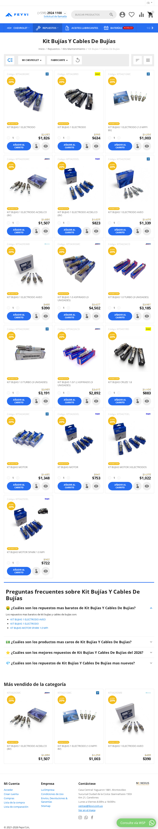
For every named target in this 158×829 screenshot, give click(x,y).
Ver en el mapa (86, 810)
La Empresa (47, 790)
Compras (9, 798)
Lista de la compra (14, 802)
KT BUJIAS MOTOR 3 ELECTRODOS (127, 467)
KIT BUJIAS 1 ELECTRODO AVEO (125, 212)
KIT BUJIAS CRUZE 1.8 (120, 382)
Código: (11, 74)
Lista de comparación (16, 806)
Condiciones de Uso (52, 794)
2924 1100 (50, 13)
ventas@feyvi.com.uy (90, 806)
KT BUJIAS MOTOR (17, 467)
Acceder (8, 790)
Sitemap (45, 806)
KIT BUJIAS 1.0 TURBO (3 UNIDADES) (128, 297)
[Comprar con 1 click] (36, 146)
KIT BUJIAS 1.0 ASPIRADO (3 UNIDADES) (73, 299)
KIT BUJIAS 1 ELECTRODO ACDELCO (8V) (27, 214)
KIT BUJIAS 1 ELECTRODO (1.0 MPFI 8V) (128, 129)
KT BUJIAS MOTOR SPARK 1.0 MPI (26, 552)
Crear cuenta (11, 794)
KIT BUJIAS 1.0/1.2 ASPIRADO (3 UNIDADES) (75, 384)
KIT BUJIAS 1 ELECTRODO (21, 127)
